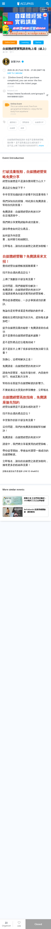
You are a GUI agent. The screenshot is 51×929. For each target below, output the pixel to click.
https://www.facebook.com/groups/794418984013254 (26, 95)
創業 (22, 128)
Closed (38, 924)
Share (44, 9)
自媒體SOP (39, 122)
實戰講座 (25, 122)
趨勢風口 (13, 122)
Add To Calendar (15, 73)
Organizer (6, 925)
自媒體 (12, 128)
